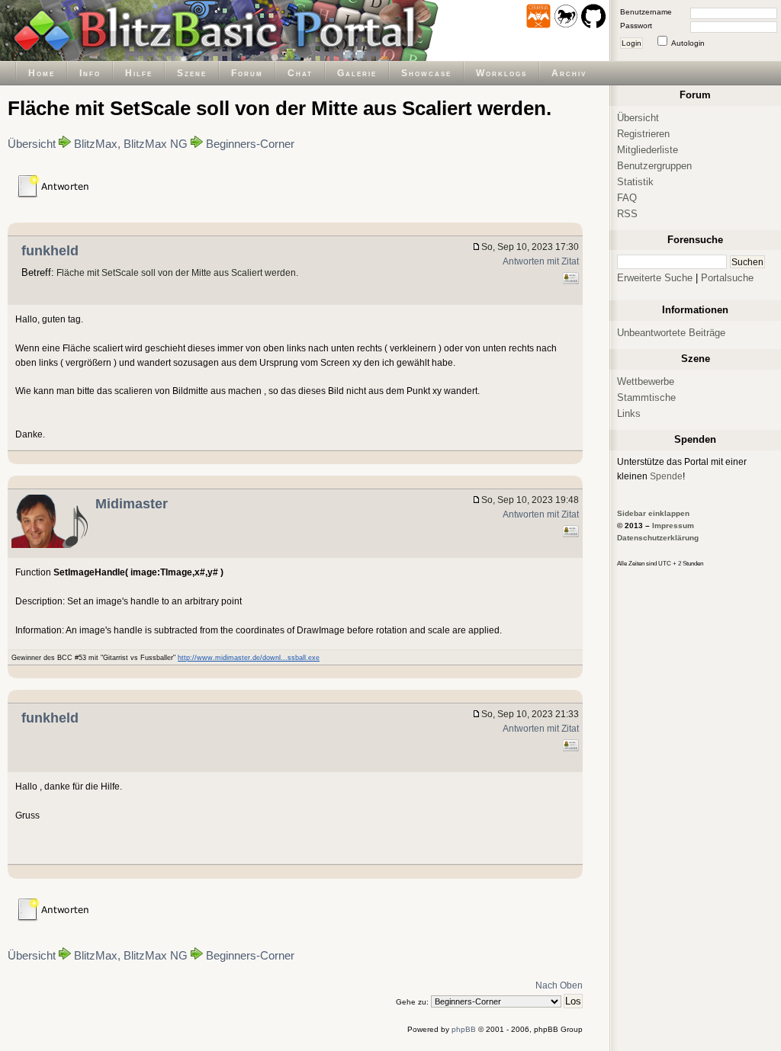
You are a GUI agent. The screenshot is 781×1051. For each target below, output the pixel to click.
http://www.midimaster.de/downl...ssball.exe (249, 658)
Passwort (636, 25)
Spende (666, 476)
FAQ (627, 197)
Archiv (569, 73)
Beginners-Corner (250, 144)
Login (631, 43)
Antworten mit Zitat (541, 261)
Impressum (673, 525)
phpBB (464, 1029)
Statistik (635, 181)
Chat (300, 73)
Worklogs (501, 73)
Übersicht (32, 144)
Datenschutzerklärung (658, 538)
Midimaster (131, 503)
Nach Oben (559, 985)
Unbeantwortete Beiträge (671, 332)
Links (629, 413)
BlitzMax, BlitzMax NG (131, 144)
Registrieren (643, 133)
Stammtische (646, 397)
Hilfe (139, 73)
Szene (192, 73)
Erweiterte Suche (655, 278)
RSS (627, 213)
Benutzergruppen (654, 165)
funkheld (50, 250)
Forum (247, 73)
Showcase (426, 73)
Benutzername (646, 12)
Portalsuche (727, 278)
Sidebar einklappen (653, 513)
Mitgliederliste (647, 149)
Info (90, 73)
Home (41, 73)
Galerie (357, 73)
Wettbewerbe (645, 381)
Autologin (688, 43)
